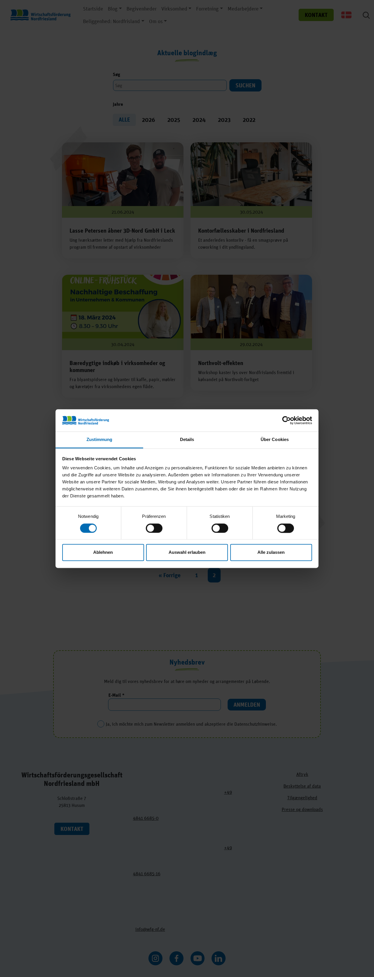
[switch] (154, 528)
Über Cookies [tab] (275, 439)
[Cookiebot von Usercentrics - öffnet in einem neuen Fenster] (286, 420)
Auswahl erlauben (187, 552)
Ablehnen (103, 552)
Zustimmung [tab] (99, 439)
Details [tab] (187, 439)
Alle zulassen (271, 552)
